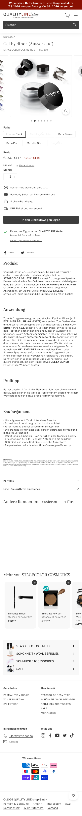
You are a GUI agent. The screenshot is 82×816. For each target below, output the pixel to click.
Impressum (54, 803)
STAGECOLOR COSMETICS (19, 49)
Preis (6, 152)
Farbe (7, 127)
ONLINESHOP (10, 704)
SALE (44, 708)
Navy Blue (57, 143)
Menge (8, 169)
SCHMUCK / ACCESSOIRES (56, 704)
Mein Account (48, 712)
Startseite (8, 37)
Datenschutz (11, 807)
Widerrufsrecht (33, 807)
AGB (68, 803)
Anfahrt (37, 803)
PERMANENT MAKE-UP (16, 695)
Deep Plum (12, 143)
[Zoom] (65, 111)
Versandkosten (26, 165)
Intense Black (14, 134)
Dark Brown (65, 134)
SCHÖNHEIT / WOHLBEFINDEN (58, 699)
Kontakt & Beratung (16, 803)
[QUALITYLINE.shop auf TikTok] (72, 735)
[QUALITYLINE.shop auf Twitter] (64, 735)
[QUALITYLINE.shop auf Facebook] (50, 735)
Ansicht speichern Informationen (26, 240)
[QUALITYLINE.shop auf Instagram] (43, 735)
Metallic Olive (35, 143)
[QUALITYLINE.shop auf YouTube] (57, 735)
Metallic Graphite (40, 134)
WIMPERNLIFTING (13, 699)
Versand (53, 807)
